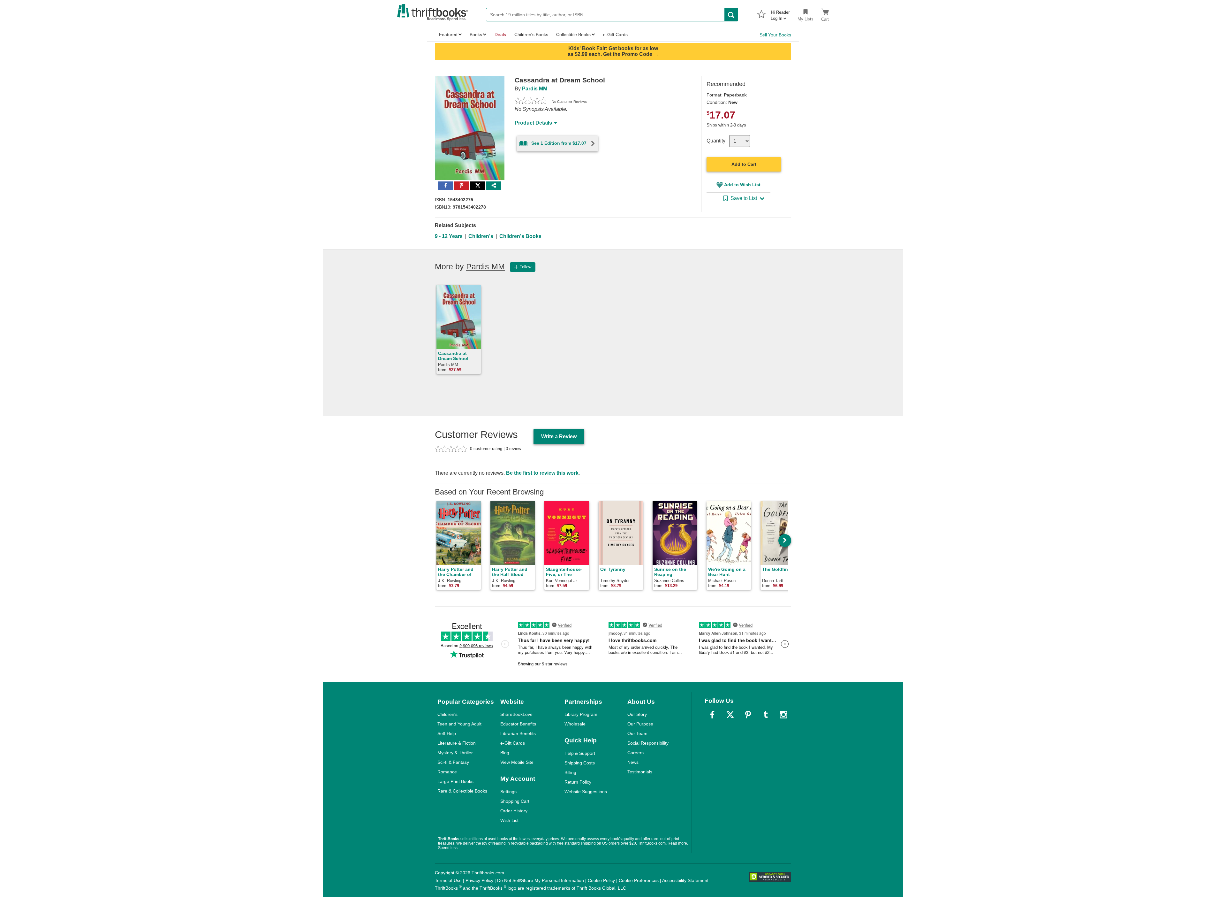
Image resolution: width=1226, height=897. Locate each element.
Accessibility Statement (685, 880)
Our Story (637, 714)
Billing (570, 772)
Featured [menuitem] (448, 34)
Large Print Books (455, 781)
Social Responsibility (648, 743)
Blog (504, 752)
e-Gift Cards (512, 743)
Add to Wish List (742, 184)
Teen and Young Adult (459, 723)
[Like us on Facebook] (712, 714)
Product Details (533, 123)
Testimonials (639, 771)
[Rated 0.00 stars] (531, 101)
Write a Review (559, 436)
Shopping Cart (514, 801)
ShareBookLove (516, 714)
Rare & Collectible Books (462, 790)
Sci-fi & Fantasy (453, 762)
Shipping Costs (579, 762)
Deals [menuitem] (500, 34)
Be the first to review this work (542, 473)
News (633, 762)
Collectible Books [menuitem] (573, 34)
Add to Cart (743, 164)
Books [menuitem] (476, 34)
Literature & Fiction (456, 743)
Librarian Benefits (518, 733)
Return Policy (577, 782)
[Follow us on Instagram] (783, 714)
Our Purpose (640, 723)
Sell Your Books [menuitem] (775, 34)
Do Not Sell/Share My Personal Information (540, 880)
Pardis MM (534, 88)
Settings (508, 791)
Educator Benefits (518, 723)
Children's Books (520, 236)
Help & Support (579, 753)
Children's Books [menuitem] (531, 34)
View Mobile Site (517, 762)
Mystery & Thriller (455, 752)
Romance (447, 771)
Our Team (637, 733)
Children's (480, 236)
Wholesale (575, 723)
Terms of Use (448, 880)
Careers (635, 752)
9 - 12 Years (449, 236)
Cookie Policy (601, 880)
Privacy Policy (479, 880)
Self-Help (446, 733)
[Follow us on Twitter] (730, 714)
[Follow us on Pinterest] (748, 714)
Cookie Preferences (639, 880)
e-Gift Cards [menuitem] (615, 34)
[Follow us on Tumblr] (765, 714)
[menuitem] (780, 13)
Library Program (580, 714)
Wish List (509, 820)
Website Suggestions (585, 791)
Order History (513, 810)
